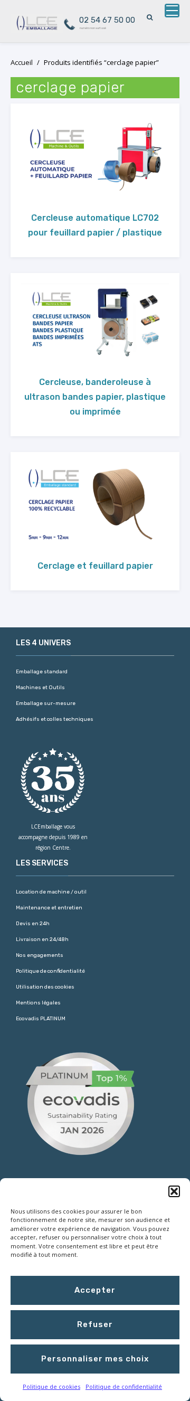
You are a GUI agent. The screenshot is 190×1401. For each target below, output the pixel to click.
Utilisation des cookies (45, 987)
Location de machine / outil (51, 892)
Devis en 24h (33, 923)
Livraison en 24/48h (42, 939)
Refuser (95, 1324)
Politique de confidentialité (124, 1386)
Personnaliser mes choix (95, 1359)
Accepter (95, 1290)
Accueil (22, 62)
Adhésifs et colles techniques (54, 719)
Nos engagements (39, 955)
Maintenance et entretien (49, 908)
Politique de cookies (51, 1386)
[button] (174, 1191)
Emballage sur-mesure (45, 703)
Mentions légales (38, 1003)
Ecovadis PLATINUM (40, 1019)
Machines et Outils (40, 687)
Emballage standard (42, 672)
